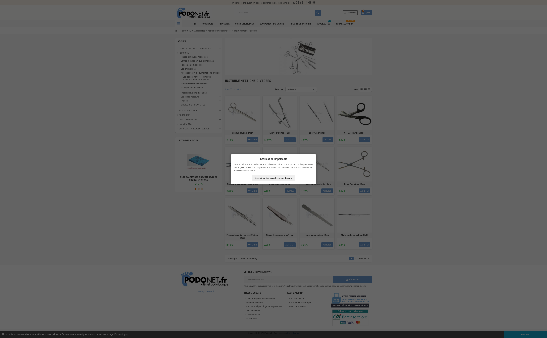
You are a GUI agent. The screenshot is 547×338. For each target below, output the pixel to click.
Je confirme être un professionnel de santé (273, 178)
